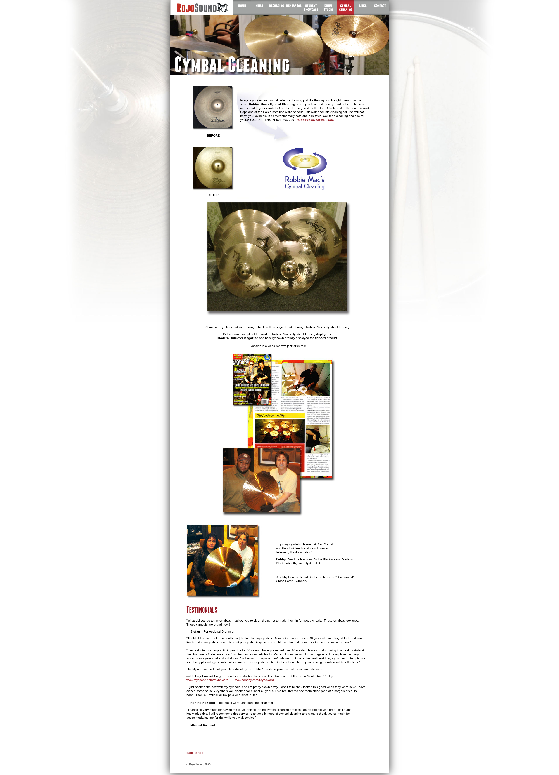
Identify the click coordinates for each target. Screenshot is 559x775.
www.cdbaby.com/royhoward (254, 680)
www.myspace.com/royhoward (207, 680)
